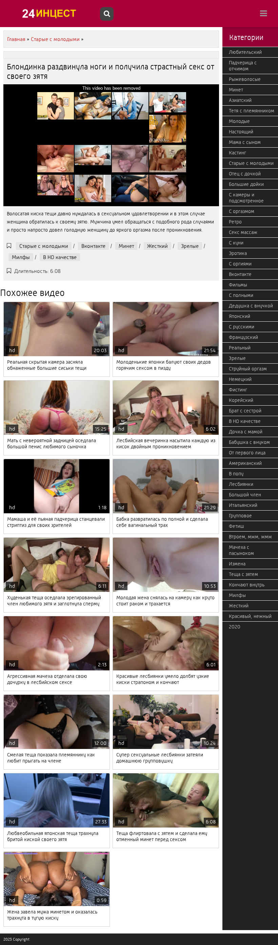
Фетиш (236, 526)
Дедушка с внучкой (251, 306)
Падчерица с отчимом (243, 66)
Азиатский (240, 100)
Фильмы (238, 285)
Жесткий (157, 246)
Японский (239, 316)
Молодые (239, 121)
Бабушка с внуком (249, 442)
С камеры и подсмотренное (246, 198)
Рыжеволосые (245, 79)
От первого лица (247, 453)
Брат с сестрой (245, 411)
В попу (236, 474)
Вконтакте (93, 246)
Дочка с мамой (245, 432)
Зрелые (190, 246)
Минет (126, 246)
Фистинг (238, 390)
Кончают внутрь (246, 585)
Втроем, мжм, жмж (250, 537)
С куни (236, 243)
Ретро (235, 222)
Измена (237, 564)
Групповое (240, 516)
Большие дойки (246, 184)
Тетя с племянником (251, 111)
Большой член (245, 495)
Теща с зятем (243, 574)
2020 (234, 627)
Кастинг (237, 153)
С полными (241, 295)
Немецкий (240, 379)
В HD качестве (60, 257)
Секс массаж (243, 232)
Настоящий (241, 132)
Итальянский (243, 505)
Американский (245, 463)
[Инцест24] (50, 13)
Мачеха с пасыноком (241, 550)
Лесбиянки (241, 484)
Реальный (240, 348)
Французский (243, 337)
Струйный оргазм (248, 369)
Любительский (245, 52)
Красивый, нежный (250, 616)
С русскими (241, 327)
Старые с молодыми (43, 246)
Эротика (238, 253)
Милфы (21, 257)
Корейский (241, 400)
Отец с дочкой (245, 174)
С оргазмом (241, 211)
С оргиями (240, 264)
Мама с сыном (245, 142)
